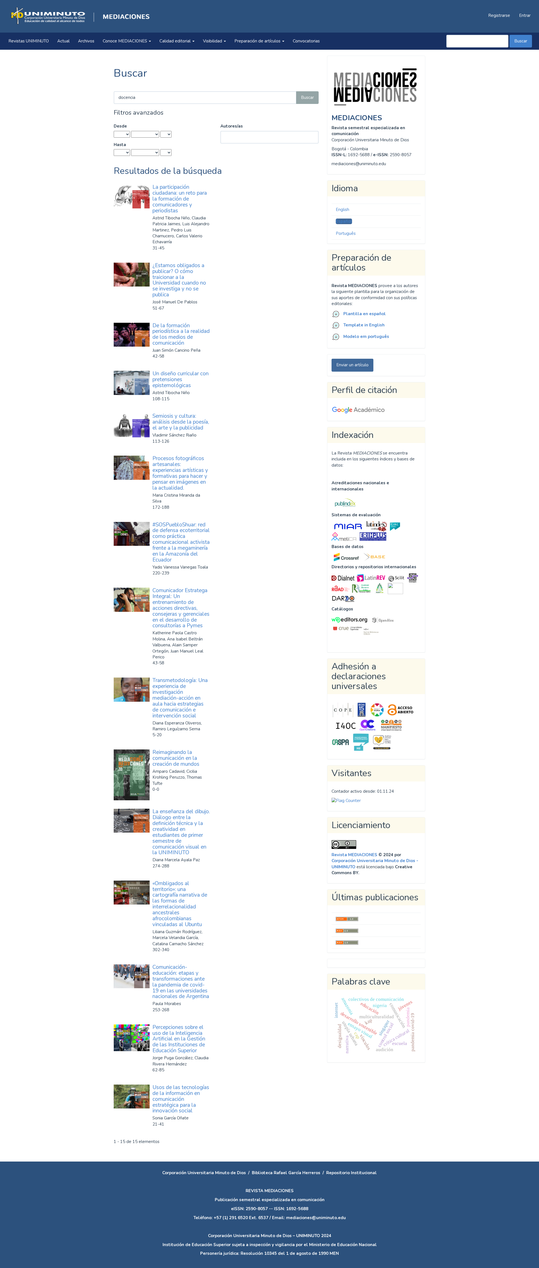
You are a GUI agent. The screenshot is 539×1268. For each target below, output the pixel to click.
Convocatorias (306, 41)
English (342, 209)
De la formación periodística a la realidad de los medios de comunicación (181, 334)
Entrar (525, 15)
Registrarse (499, 15)
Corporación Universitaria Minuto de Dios (204, 1173)
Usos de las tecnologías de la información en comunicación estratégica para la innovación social (180, 1099)
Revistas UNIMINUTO (28, 41)
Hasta (120, 144)
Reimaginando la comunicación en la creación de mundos (175, 758)
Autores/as (231, 126)
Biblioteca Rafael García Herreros (286, 1173)
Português (346, 233)
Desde (120, 126)
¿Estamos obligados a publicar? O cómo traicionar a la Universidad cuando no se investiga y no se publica (179, 280)
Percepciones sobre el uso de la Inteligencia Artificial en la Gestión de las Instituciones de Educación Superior (178, 1039)
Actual (63, 41)
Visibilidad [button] (213, 41)
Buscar (520, 41)
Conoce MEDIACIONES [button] (125, 41)
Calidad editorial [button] (175, 41)
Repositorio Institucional (351, 1173)
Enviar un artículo (352, 365)
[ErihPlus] (373, 536)
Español (344, 221)
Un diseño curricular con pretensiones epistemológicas (180, 379)
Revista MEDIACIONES (354, 855)
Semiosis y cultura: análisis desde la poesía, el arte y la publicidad (180, 421)
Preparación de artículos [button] (258, 41)
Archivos (86, 41)
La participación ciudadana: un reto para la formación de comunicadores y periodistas (179, 198)
